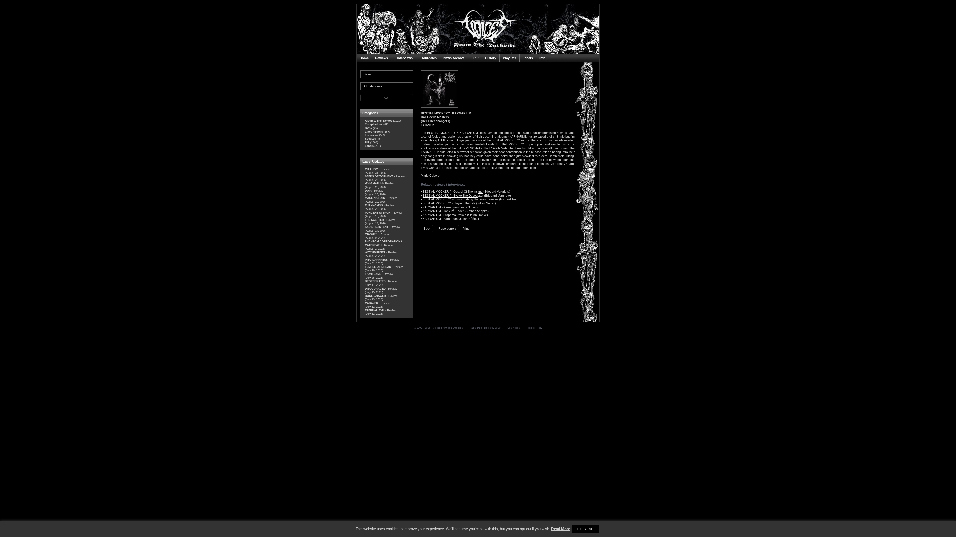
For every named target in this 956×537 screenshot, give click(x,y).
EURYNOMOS (374, 205)
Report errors (447, 228)
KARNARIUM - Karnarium (440, 207)
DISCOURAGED (375, 288)
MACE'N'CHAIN (375, 197)
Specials (370, 138)
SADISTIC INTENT (376, 226)
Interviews (405, 58)
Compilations (374, 124)
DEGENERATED (375, 281)
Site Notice (513, 327)
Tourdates (429, 58)
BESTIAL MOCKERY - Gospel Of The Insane (453, 191)
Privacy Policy (534, 327)
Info (542, 58)
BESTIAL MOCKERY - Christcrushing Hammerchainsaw (460, 199)
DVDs (368, 128)
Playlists (509, 58)
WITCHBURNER (375, 252)
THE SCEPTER (374, 219)
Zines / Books (374, 131)
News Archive (453, 58)
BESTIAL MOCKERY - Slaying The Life (449, 203)
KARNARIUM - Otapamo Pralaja (444, 215)
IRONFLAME (373, 273)
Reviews (381, 58)
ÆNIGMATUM (374, 183)
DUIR (368, 190)
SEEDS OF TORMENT (379, 176)
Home (364, 58)
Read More (560, 529)
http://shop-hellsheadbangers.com (513, 168)
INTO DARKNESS (376, 259)
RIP (476, 58)
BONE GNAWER (375, 295)
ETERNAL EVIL (375, 310)
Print (465, 228)
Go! (386, 98)
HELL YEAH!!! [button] (585, 529)
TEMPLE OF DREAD (378, 266)
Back (427, 228)
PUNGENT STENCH (377, 212)
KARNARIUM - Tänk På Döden (444, 211)
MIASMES (371, 234)
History (490, 58)
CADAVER (371, 303)
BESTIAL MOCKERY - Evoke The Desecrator (453, 195)
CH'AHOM (371, 169)
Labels (528, 58)
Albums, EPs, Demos (378, 120)
